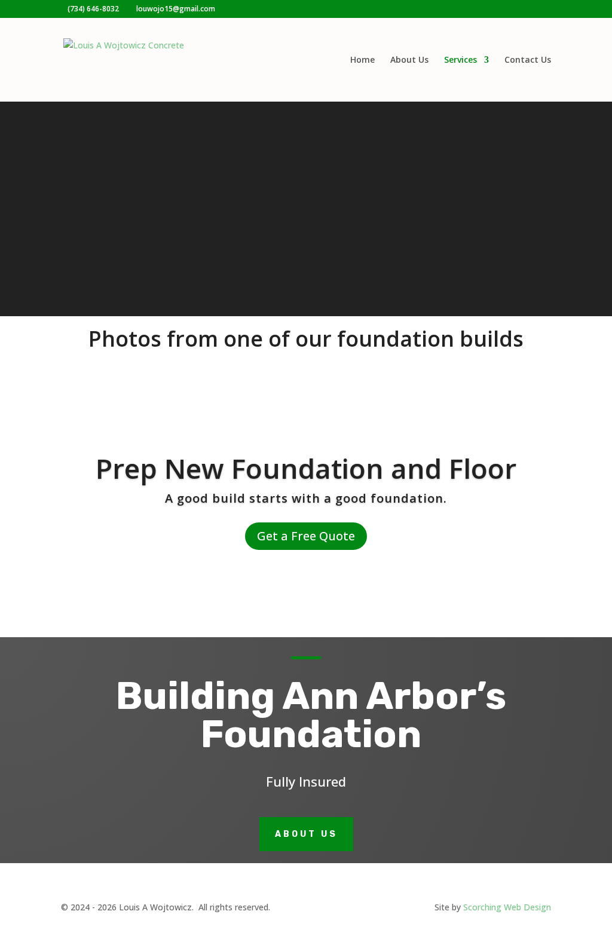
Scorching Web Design (507, 907)
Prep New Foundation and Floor (306, 468)
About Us (409, 60)
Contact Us (527, 60)
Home (362, 60)
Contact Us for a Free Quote (305, 250)
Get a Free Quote (306, 536)
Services (460, 60)
